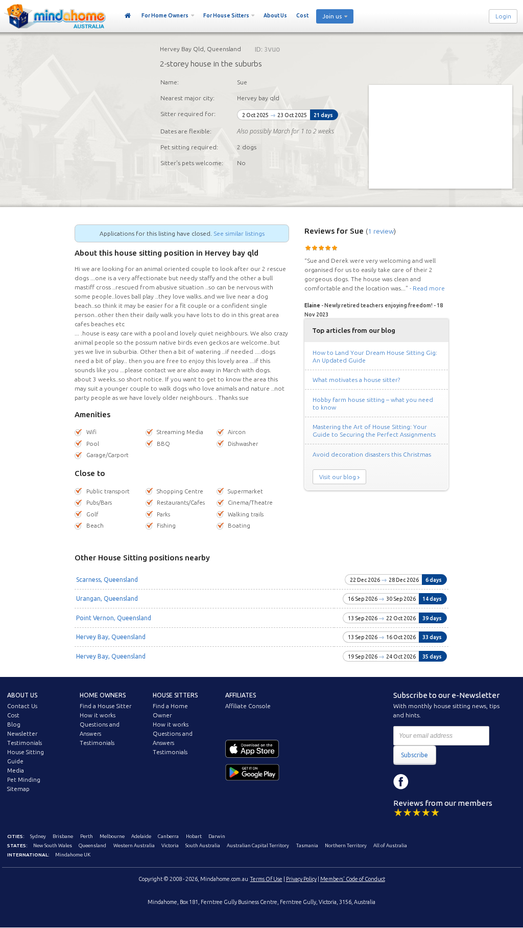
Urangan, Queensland (107, 598)
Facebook (401, 781)
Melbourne (112, 836)
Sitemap (18, 789)
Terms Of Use (266, 879)
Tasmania (307, 845)
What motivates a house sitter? (356, 379)
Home (128, 16)
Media (15, 770)
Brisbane (63, 836)
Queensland (92, 845)
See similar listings (239, 233)
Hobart (194, 836)
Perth (86, 836)
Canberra (168, 836)
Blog (13, 724)
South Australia (202, 845)
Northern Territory (346, 845)
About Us (275, 15)
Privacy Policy (301, 879)
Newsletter (22, 734)
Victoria (170, 845)
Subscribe (414, 755)
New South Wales (52, 845)
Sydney (38, 836)
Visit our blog (337, 477)
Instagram (424, 781)
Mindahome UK (72, 854)
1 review (381, 231)
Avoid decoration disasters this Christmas (372, 454)
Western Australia (134, 845)
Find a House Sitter (105, 706)
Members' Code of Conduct (352, 879)
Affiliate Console (248, 706)
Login (503, 16)
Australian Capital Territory (258, 845)
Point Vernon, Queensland (113, 618)
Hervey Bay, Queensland (111, 636)
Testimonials (24, 743)
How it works (97, 715)
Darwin (216, 836)
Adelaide (141, 836)
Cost (302, 15)
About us (22, 695)
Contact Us (22, 706)
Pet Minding (23, 780)
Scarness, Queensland (107, 579)
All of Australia (390, 845)
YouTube (447, 781)
